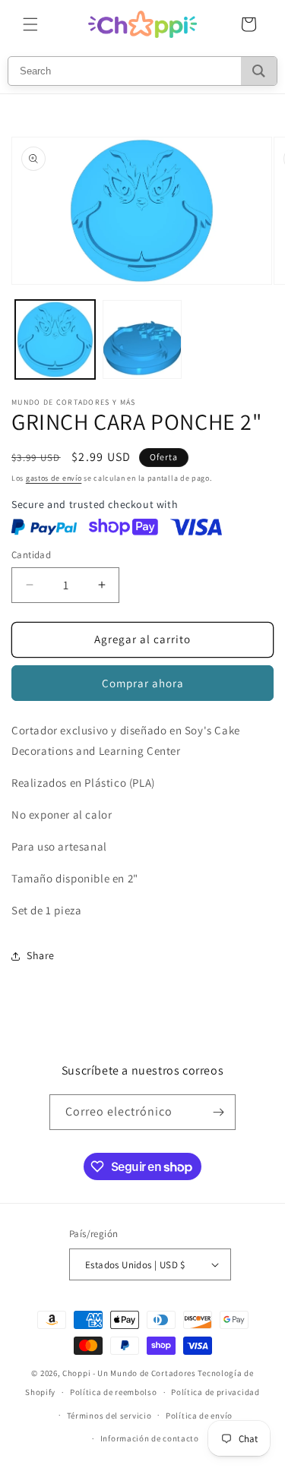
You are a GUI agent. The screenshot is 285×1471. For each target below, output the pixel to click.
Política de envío (199, 1415)
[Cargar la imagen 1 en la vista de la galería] (55, 340)
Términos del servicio (109, 1415)
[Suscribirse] (218, 1112)
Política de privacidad (215, 1392)
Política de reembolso (113, 1392)
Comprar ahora (143, 683)
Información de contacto (149, 1438)
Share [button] (41, 955)
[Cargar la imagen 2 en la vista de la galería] (142, 340)
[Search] (259, 71)
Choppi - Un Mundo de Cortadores (129, 1373)
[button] (30, 24)
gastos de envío (54, 478)
